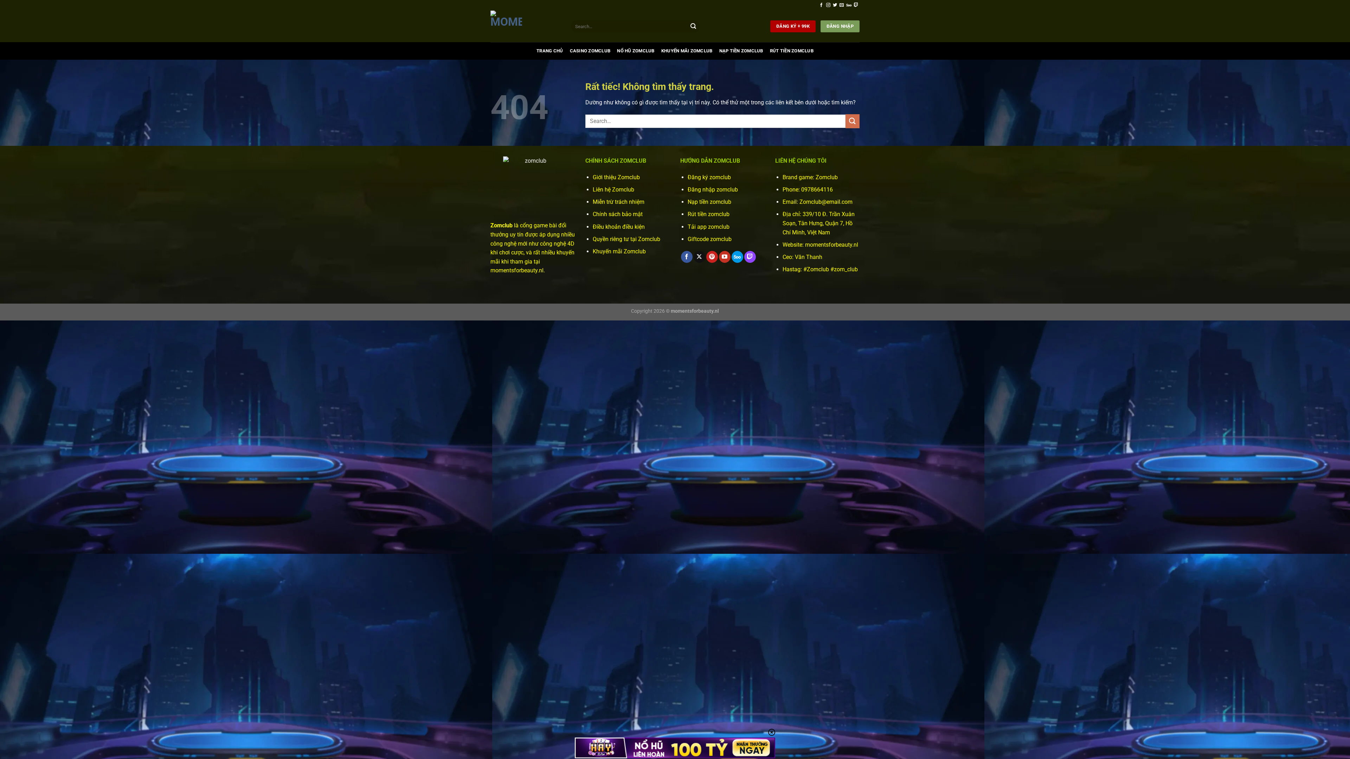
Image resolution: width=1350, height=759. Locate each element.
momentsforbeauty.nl (831, 244)
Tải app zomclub (708, 226)
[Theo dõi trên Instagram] (828, 5)
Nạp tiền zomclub (709, 202)
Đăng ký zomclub (709, 177)
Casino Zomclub (590, 50)
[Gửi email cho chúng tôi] (842, 5)
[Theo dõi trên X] (699, 257)
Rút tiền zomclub (708, 214)
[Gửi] (693, 26)
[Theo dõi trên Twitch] (856, 5)
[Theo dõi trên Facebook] (821, 5)
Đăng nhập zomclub (713, 189)
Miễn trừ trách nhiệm (618, 202)
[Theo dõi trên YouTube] (725, 257)
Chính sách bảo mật (618, 214)
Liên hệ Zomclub (613, 189)
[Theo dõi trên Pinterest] (712, 257)
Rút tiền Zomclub (792, 50)
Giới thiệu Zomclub (616, 177)
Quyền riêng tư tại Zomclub (626, 239)
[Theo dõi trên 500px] (848, 5)
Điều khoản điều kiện (619, 226)
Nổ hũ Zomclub (635, 50)
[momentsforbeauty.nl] (525, 26)
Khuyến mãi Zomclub (687, 50)
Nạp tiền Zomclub (741, 50)
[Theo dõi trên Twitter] (835, 5)
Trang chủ (549, 50)
